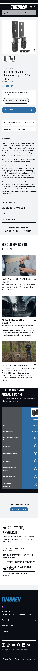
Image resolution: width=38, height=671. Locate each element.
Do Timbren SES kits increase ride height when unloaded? (17, 568)
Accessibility (30, 659)
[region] (19, 449)
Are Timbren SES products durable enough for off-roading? (18, 556)
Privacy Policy (8, 659)
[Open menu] (5, 7)
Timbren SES (8, 68)
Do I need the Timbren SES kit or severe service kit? (16, 574)
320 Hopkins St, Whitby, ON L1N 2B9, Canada (17, 614)
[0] (35, 6)
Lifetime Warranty (8, 219)
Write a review (19, 509)
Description (6, 138)
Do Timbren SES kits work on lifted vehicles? (19, 562)
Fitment (4, 213)
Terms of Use (19, 659)
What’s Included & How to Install (14, 208)
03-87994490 (6, 612)
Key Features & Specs (9, 202)
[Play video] (35, 279)
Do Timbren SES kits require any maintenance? (14, 549)
